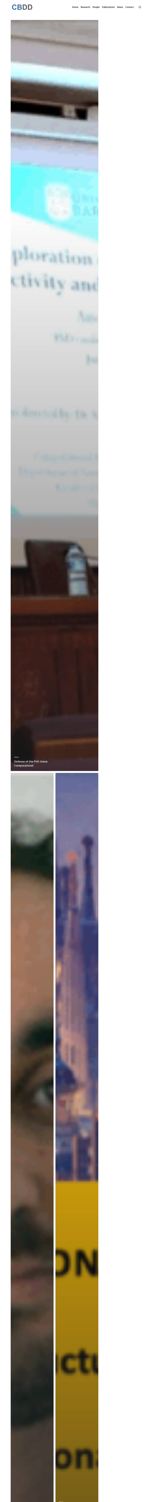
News (16, 757)
